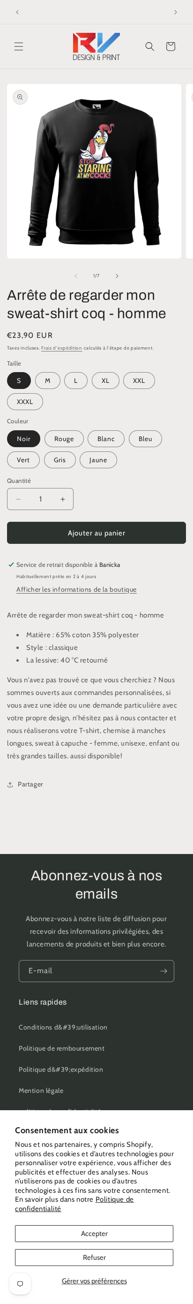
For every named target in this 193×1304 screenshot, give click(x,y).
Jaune (98, 460)
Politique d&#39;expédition (61, 1069)
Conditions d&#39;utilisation (63, 1027)
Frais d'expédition (61, 348)
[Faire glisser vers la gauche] (76, 276)
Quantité (19, 480)
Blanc (106, 439)
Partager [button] (30, 784)
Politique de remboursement (62, 1048)
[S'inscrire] (163, 971)
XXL (139, 380)
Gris (60, 460)
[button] (18, 46)
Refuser (94, 1257)
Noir (23, 439)
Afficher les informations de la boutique (76, 589)
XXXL (25, 401)
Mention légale (41, 1090)
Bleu (145, 439)
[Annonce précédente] (17, 12)
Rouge (64, 439)
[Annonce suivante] (175, 12)
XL (106, 380)
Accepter (94, 1233)
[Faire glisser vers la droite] (117, 276)
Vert (23, 460)
